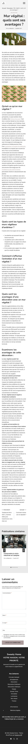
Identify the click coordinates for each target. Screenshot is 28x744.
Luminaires (14, 696)
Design (14, 689)
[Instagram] (17, 739)
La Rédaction (9, 558)
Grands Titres (14, 691)
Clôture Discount (15, 119)
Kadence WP (18, 735)
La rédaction (11, 28)
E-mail (5, 623)
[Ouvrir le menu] (24, 3)
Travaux (14, 701)
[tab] (10, 567)
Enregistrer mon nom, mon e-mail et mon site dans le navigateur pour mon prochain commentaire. (14, 636)
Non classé (14, 698)
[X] (14, 739)
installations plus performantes (11, 169)
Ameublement (14, 679)
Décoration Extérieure (14, 684)
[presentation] (14, 543)
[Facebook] (11, 739)
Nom (4, 615)
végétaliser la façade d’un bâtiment (15, 146)
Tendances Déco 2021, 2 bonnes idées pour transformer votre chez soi (7, 515)
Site (4, 630)
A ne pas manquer (14, 677)
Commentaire (7, 593)
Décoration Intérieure (14, 686)
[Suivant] (23, 550)
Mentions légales (15, 710)
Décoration (14, 12)
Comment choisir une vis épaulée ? (21, 512)
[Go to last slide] (4, 550)
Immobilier (14, 694)
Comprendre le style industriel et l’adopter (11, 554)
